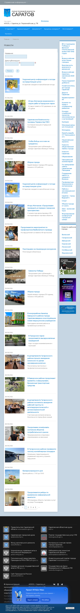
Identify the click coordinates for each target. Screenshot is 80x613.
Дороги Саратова (65, 94)
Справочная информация (15, 2)
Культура (65, 122)
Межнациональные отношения (68, 126)
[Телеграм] (62, 584)
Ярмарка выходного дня (33, 471)
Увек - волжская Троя (68, 210)
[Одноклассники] (58, 584)
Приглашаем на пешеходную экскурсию (39, 249)
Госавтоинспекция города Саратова (68, 87)
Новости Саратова (65, 152)
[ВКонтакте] (54, 584)
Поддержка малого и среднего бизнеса (66, 176)
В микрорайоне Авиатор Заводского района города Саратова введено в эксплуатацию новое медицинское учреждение (41, 317)
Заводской (66, 241)
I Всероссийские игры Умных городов (68, 59)
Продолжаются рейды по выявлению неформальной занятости (38, 495)
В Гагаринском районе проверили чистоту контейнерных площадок (41, 450)
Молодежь (66, 130)
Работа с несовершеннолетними (68, 191)
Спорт (64, 201)
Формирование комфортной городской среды (68, 216)
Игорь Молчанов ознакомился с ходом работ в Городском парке (41, 102)
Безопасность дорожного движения (67, 67)
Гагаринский (67, 238)
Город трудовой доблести (68, 82)
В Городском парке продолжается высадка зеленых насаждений (41, 338)
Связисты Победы (35, 271)
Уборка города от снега (68, 205)
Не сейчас (45, 600)
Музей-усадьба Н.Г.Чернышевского (68, 135)
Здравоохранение (68, 98)
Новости (16, 39)
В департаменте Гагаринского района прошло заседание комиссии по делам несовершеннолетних (39, 359)
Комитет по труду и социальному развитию (67, 105)
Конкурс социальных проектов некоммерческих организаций (68, 115)
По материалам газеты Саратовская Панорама (68, 167)
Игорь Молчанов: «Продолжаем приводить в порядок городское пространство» (41, 208)
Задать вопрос (33, 600)
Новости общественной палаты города (68, 147)
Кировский (66, 244)
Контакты (8, 34)
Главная (6, 39)
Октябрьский (67, 250)
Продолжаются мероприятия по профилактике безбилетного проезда (36, 228)
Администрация (22, 29)
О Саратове (9, 29)
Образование (67, 157)
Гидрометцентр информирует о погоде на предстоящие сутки (39, 81)
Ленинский (66, 247)
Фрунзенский (67, 253)
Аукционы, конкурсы (51, 29)
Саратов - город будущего (68, 197)
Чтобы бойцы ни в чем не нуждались (38, 142)
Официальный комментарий (67, 161)
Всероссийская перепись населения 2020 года (68, 75)
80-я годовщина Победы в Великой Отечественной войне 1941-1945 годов (68, 48)
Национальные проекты (68, 141)
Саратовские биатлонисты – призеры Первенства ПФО (38, 121)
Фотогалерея (67, 29)
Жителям (45, 21)
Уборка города (33, 162)
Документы (36, 29)
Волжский (66, 235)
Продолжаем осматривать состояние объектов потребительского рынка (38, 429)
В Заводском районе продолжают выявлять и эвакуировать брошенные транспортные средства (41, 382)
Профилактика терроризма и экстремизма (67, 184)
